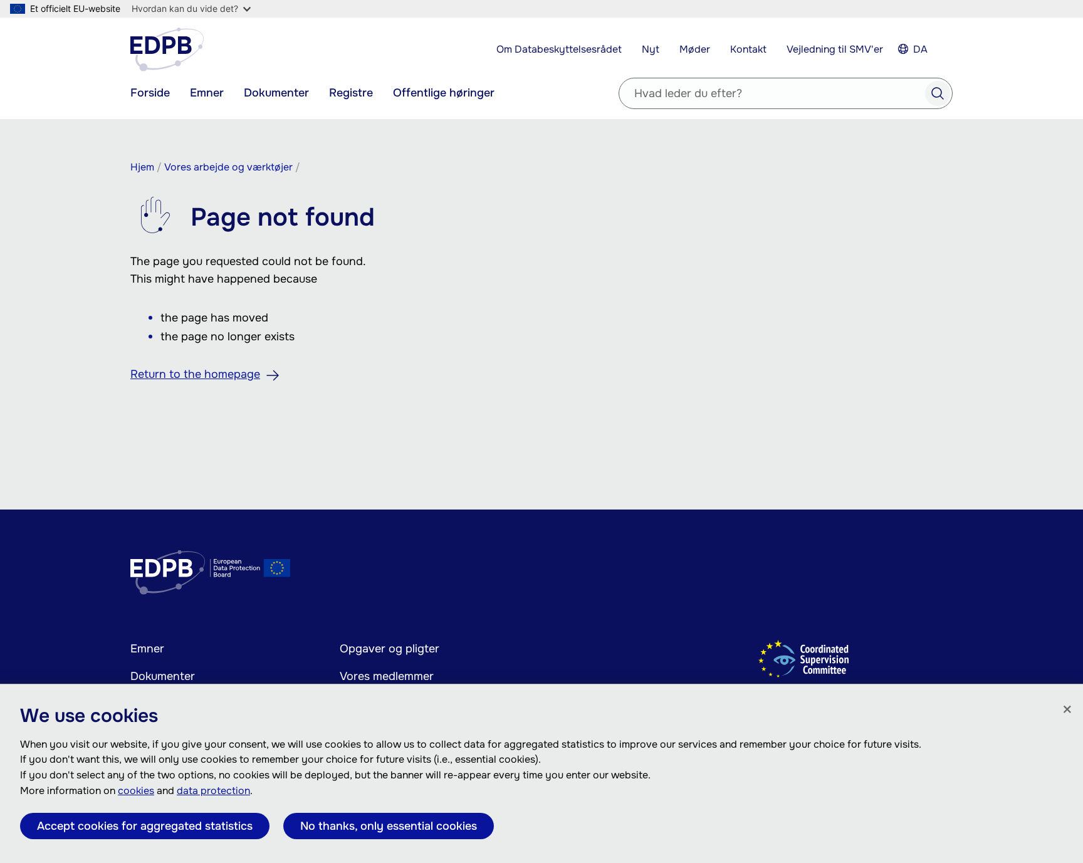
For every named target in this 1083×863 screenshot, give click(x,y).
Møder (694, 49)
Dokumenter (276, 93)
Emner (207, 93)
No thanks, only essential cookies (388, 826)
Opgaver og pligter (389, 649)
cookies (136, 790)
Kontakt (748, 49)
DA (920, 49)
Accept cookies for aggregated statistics (145, 826)
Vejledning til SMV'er (835, 49)
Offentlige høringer (443, 93)
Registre (351, 93)
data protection (213, 790)
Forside (150, 93)
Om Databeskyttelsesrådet (559, 49)
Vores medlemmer (387, 676)
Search (937, 93)
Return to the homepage (195, 374)
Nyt (650, 49)
